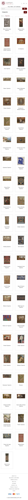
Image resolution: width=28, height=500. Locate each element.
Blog (14, 490)
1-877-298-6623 (16, 6)
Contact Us (14, 485)
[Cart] (26, 3)
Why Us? (14, 481)
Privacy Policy (14, 487)
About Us (14, 476)
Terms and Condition (14, 488)
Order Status (14, 479)
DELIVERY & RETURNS (14, 477)
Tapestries (7, 15)
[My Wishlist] (24, 3)
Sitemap (14, 483)
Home (2, 15)
